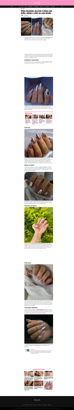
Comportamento (30, 6)
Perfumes (26, 6)
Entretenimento (47, 6)
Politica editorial (44, 404)
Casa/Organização (36, 6)
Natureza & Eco (42, 6)
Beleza (22, 6)
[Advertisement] (38, 47)
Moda (20, 6)
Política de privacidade (26, 404)
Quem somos (34, 404)
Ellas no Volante (52, 6)
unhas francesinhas (40, 309)
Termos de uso (39, 404)
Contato (31, 404)
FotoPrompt (49, 404)
